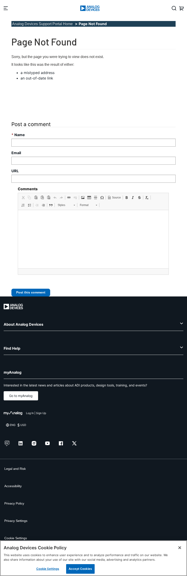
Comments (28, 189)
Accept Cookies (80, 569)
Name (19, 134)
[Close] (180, 548)
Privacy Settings (15, 521)
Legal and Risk (15, 468)
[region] (93, 558)
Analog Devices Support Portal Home (42, 24)
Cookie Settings (15, 538)
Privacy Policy (14, 503)
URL (15, 171)
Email (16, 153)
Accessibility (13, 486)
